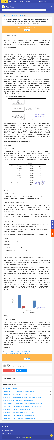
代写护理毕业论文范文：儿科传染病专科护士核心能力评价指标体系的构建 (18, 415)
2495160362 (22, 370)
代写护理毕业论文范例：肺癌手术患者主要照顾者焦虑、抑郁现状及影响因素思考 (19, 412)
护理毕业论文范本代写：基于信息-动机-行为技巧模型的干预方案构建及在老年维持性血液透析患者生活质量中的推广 (27, 406)
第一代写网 (6, 15)
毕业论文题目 (14, 35)
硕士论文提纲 (7, 35)
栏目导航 (15, 437)
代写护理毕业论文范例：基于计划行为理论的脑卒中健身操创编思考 (17, 353)
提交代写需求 (5, 1)
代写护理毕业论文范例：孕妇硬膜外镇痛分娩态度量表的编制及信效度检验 (18, 391)
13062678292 (10, 370)
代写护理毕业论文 (19, 15)
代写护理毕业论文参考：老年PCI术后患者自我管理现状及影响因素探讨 (17, 409)
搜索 (44, 10)
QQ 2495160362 (6, 433)
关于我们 (23, 437)
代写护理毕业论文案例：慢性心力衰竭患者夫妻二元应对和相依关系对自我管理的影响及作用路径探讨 (24, 397)
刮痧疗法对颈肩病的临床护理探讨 (10, 388)
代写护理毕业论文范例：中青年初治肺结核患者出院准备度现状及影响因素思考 (19, 394)
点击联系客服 (27, 358)
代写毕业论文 (12, 15)
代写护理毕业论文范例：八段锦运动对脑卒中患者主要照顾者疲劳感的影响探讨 (19, 418)
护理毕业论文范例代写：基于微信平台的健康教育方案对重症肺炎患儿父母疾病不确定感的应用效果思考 (24, 403)
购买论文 (27, 30)
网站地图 (19, 437)
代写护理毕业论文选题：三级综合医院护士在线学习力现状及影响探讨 (17, 351)
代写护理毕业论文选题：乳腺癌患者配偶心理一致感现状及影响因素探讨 (18, 400)
